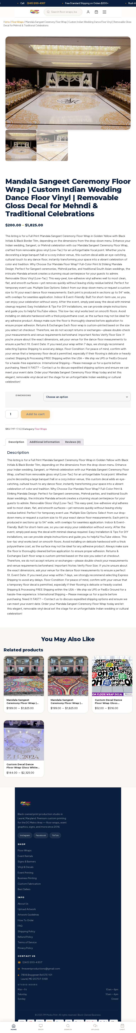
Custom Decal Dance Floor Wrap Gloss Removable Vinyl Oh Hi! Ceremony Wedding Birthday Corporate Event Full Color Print (111, 701)
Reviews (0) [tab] (73, 442)
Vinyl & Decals (25, 867)
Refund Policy (25, 936)
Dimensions (23, 395)
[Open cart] (96, 12)
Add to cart (35, 414)
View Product (17, 692)
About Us (23, 903)
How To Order (26, 920)
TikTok (55, 835)
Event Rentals (25, 856)
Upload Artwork (27, 909)
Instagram (25, 835)
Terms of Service (27, 942)
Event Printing (25, 872)
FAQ (20, 925)
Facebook (41, 835)
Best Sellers (24, 889)
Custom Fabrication (29, 883)
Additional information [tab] (45, 442)
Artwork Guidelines (28, 914)
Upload (95, 1029)
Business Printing (27, 878)
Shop (41, 1029)
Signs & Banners (27, 861)
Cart (122, 1029)
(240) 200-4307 (36, 3)
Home (14, 1029)
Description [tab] (16, 442)
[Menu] (104, 12)
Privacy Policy (25, 948)
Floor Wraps (18, 22)
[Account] (88, 12)
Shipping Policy (26, 931)
